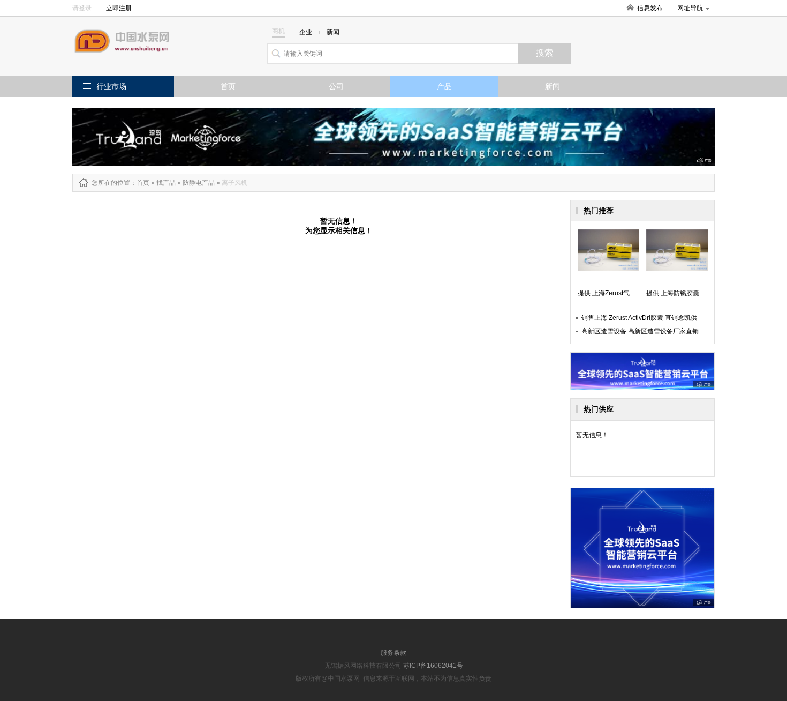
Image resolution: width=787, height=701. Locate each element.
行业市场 (111, 86)
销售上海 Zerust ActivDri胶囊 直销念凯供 (639, 318)
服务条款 (393, 653)
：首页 (139, 183)
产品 (444, 86)
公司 (336, 86)
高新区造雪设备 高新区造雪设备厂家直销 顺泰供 (650, 331)
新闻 (552, 86)
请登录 (82, 8)
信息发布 (650, 8)
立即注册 (119, 8)
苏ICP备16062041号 (433, 665)
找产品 (166, 183)
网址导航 (690, 8)
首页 (228, 86)
